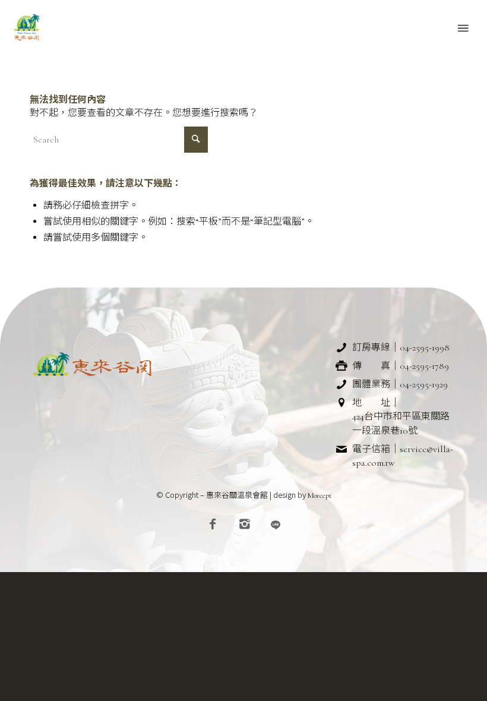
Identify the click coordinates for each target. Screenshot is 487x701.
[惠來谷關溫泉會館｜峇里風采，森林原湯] (26, 27)
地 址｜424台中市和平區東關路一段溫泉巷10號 (401, 416)
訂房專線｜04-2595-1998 (401, 347)
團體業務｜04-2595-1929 (400, 384)
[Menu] (462, 27)
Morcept (319, 495)
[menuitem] (462, 27)
